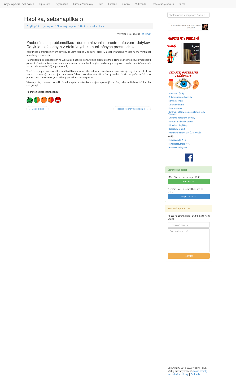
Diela (100, 3)
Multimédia (140, 3)
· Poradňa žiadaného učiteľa (180, 121)
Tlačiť (147, 33)
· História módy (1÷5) (177, 147)
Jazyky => (48, 26)
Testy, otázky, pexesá (162, 3)
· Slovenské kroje (175, 100)
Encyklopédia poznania (18, 4)
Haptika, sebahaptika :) (92, 26)
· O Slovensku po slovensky (180, 97)
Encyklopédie (61, 3)
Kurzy (185, 374)
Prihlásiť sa (188, 181)
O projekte (44, 3)
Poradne (112, 3)
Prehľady (195, 374)
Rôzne (182, 3)
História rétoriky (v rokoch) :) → (132, 108)
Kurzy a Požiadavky (83, 3)
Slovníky (126, 3)
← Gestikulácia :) (37, 108)
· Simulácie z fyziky (176, 93)
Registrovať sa (188, 196)
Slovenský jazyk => (66, 26)
